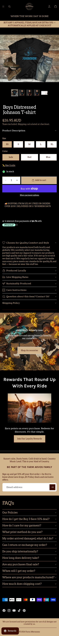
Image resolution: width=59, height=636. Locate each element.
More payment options (29, 195)
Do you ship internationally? (20, 551)
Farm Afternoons (32, 632)
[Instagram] (9, 610)
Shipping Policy (11, 303)
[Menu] (3, 6)
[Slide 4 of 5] (37, 93)
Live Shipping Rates (17, 277)
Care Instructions (16, 290)
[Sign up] (52, 487)
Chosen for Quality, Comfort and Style (27, 242)
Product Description (13, 130)
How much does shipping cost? (22, 583)
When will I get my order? (18, 570)
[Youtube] (14, 610)
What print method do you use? (22, 531)
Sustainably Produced (18, 283)
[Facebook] (4, 610)
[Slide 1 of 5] (14, 93)
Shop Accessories (29, 350)
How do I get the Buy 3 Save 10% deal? (25, 518)
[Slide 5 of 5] (44, 93)
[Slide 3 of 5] (29, 93)
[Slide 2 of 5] (22, 93)
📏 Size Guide (8, 165)
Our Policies (10, 512)
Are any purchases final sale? (20, 564)
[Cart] (55, 6)
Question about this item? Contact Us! (27, 296)
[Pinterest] (24, 610)
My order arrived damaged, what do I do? (27, 538)
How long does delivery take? (20, 557)
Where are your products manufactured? (28, 577)
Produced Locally (16, 270)
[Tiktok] (19, 610)
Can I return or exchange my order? (24, 544)
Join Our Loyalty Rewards (29, 439)
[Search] (9, 6)
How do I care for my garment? (21, 525)
